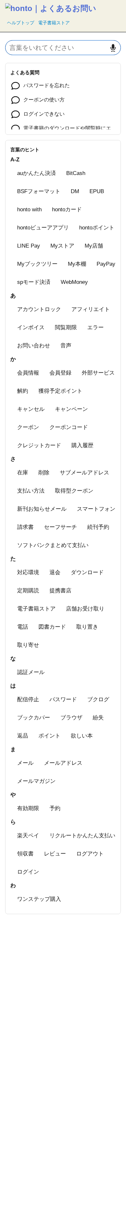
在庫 (22, 473)
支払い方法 (31, 491)
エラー (95, 327)
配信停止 (28, 699)
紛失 (98, 718)
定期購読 (28, 591)
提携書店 (60, 591)
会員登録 (60, 373)
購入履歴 (82, 445)
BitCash (75, 173)
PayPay (106, 264)
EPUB (96, 191)
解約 (22, 391)
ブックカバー (33, 718)
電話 (22, 627)
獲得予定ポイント (60, 391)
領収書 (25, 854)
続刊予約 (98, 527)
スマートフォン (96, 509)
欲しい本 (82, 736)
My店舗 (94, 246)
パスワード (63, 699)
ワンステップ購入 (39, 899)
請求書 (25, 527)
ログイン (28, 872)
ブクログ (98, 699)
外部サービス (98, 373)
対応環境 (28, 572)
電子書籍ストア (54, 22)
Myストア (62, 246)
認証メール (31, 672)
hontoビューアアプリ (43, 228)
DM (75, 191)
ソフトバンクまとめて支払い (53, 545)
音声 (65, 346)
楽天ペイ (28, 835)
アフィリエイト (90, 309)
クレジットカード (39, 445)
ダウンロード (87, 572)
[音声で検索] (113, 48)
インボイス (31, 327)
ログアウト (90, 854)
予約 (54, 808)
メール (25, 763)
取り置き (87, 627)
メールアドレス (63, 763)
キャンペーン (71, 409)
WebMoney (74, 282)
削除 (43, 473)
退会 (54, 572)
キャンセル (31, 409)
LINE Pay (28, 246)
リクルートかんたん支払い (82, 835)
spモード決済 (33, 282)
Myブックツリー (37, 264)
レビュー (55, 854)
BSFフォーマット (38, 191)
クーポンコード (68, 427)
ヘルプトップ (20, 22)
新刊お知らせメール (42, 509)
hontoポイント (96, 228)
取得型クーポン (74, 491)
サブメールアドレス (84, 473)
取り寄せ (28, 645)
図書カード (52, 627)
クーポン (28, 427)
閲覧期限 (66, 327)
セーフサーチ (60, 527)
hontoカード (67, 209)
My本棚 (77, 264)
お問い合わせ (33, 346)
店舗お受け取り (85, 609)
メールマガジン (36, 781)
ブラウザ (71, 718)
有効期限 (28, 808)
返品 (22, 736)
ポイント (49, 736)
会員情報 (28, 373)
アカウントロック (39, 309)
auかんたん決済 (36, 173)
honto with (29, 209)
